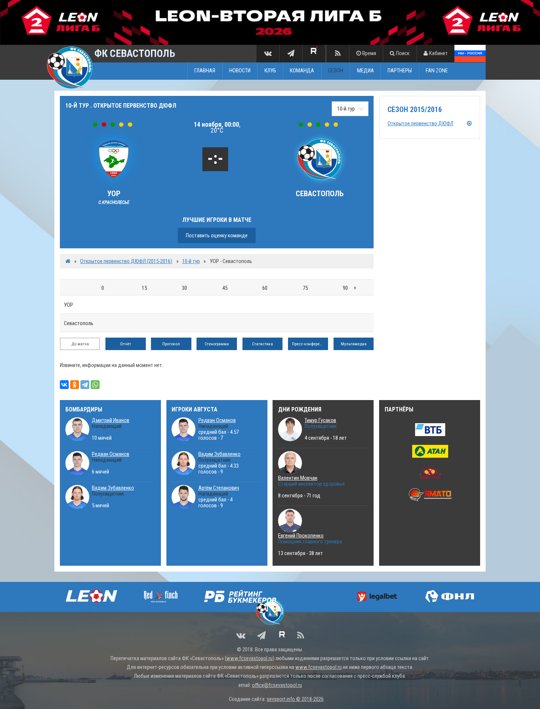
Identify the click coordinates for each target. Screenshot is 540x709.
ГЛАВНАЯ (204, 71)
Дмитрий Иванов (110, 420)
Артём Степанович (218, 488)
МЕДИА (365, 71)
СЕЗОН (335, 71)
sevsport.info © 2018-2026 (295, 699)
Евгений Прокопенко (301, 535)
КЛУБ (270, 71)
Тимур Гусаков (320, 420)
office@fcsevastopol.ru (277, 685)
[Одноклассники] (74, 384)
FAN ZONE (437, 71)
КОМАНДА (302, 71)
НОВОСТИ (240, 71)
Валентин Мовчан (297, 478)
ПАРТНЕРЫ (400, 71)
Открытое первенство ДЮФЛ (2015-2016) (126, 261)
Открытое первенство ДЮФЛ (420, 123)
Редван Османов (110, 454)
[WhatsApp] (95, 384)
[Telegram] (84, 384)
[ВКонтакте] (64, 384)
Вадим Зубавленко (113, 488)
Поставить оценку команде (217, 235)
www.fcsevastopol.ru (249, 658)
